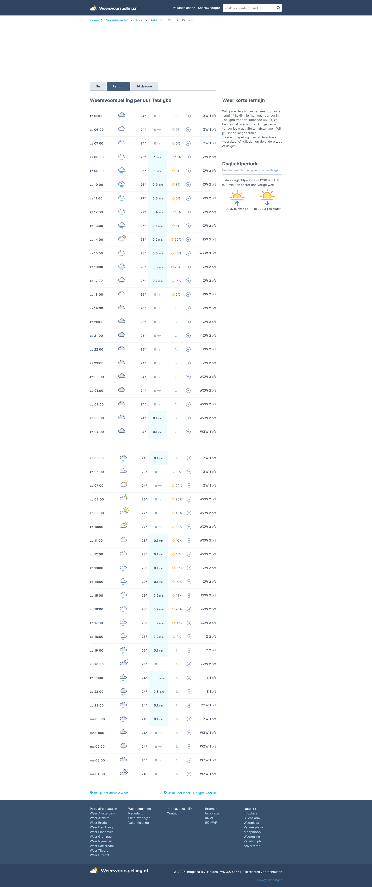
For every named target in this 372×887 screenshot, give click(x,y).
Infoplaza (212, 813)
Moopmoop (252, 832)
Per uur (118, 86)
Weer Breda (98, 823)
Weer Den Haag (101, 827)
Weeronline (252, 836)
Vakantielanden (184, 8)
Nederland (135, 813)
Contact (173, 813)
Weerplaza (251, 823)
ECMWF (211, 823)
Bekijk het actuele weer (111, 793)
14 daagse (144, 86)
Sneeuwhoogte (209, 8)
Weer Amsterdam (102, 813)
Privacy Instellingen (269, 880)
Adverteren (252, 846)
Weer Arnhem (99, 818)
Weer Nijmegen (101, 841)
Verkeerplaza (253, 827)
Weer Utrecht (99, 855)
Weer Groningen (101, 836)
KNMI (209, 818)
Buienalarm (252, 818)
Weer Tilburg (99, 850)
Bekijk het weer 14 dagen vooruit (192, 793)
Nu (98, 86)
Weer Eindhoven (102, 832)
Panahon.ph (252, 841)
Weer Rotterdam (102, 846)
